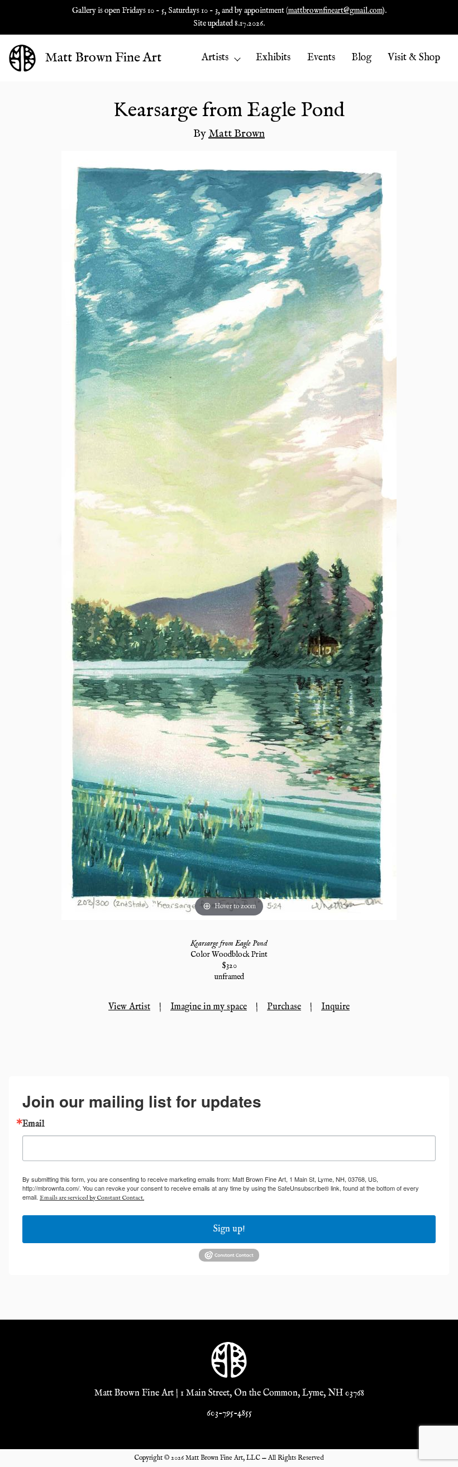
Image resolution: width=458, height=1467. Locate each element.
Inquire (335, 1007)
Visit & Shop (414, 57)
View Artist (129, 1007)
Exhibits (273, 57)
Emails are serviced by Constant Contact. (92, 1198)
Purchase (284, 1007)
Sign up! (229, 1229)
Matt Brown (236, 134)
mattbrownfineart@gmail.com (335, 11)
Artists (215, 57)
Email (33, 1124)
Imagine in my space (208, 1007)
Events (321, 57)
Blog (361, 57)
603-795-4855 (229, 1413)
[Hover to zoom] (229, 534)
